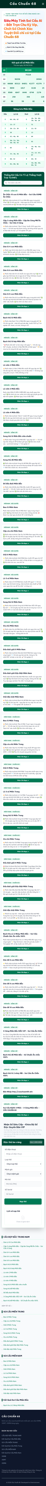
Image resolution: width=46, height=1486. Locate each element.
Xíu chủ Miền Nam (9, 1381)
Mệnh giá (8, 1169)
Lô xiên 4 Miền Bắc (10, 1281)
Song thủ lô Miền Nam (11, 1377)
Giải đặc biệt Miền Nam (12, 1393)
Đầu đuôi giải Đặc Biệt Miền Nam (15, 1389)
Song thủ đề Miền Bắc (11, 1289)
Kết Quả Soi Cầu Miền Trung (12, 1446)
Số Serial (8, 1190)
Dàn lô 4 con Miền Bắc (11, 1252)
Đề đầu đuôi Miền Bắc (11, 1293)
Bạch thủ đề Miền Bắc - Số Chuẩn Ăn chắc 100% (20, 1301)
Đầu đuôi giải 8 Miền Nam (12, 1385)
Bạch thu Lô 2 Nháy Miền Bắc (13, 1405)
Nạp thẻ (23, 1201)
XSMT (4, 1460)
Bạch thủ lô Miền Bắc (11, 1264)
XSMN (4, 1463)
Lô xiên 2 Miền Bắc (10, 1273)
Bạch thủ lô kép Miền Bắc (12, 1268)
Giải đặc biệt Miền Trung (12, 1349)
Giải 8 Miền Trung (9, 1325)
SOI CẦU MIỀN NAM (9, 1449)
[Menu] (43, 4)
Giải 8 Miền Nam (9, 1369)
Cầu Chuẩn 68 (23, 4)
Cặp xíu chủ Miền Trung (11, 1321)
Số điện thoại (10, 1149)
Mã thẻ (8, 1179)
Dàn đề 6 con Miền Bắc (13, 960)
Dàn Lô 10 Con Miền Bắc (12, 1242)
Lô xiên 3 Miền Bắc (10, 1277)
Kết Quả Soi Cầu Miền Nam (11, 1453)
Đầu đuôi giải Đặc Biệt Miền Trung (15, 1345)
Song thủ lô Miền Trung (11, 1333)
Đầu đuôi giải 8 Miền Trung (13, 1341)
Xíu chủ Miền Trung (10, 1337)
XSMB (4, 1456)
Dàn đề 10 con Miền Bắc (13, 1007)
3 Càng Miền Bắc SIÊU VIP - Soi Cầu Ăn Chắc (19, 1297)
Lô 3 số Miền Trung (10, 1329)
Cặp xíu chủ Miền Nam (11, 1365)
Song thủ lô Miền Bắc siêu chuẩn (15, 1284)
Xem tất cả (6, 1306)
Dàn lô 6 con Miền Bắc (11, 1256)
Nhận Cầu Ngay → (23, 209)
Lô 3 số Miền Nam (9, 1373)
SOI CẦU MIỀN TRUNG (10, 1442)
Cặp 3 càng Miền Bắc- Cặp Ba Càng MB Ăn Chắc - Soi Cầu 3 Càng (23, 1247)
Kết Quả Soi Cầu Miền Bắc (11, 1439)
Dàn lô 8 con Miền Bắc (11, 1260)
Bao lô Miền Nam (9, 1361)
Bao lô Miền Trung (9, 1317)
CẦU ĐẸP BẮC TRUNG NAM (11, 1436)
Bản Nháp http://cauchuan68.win (18, 1092)
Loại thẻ (8, 1160)
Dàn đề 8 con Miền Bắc (13, 984)
